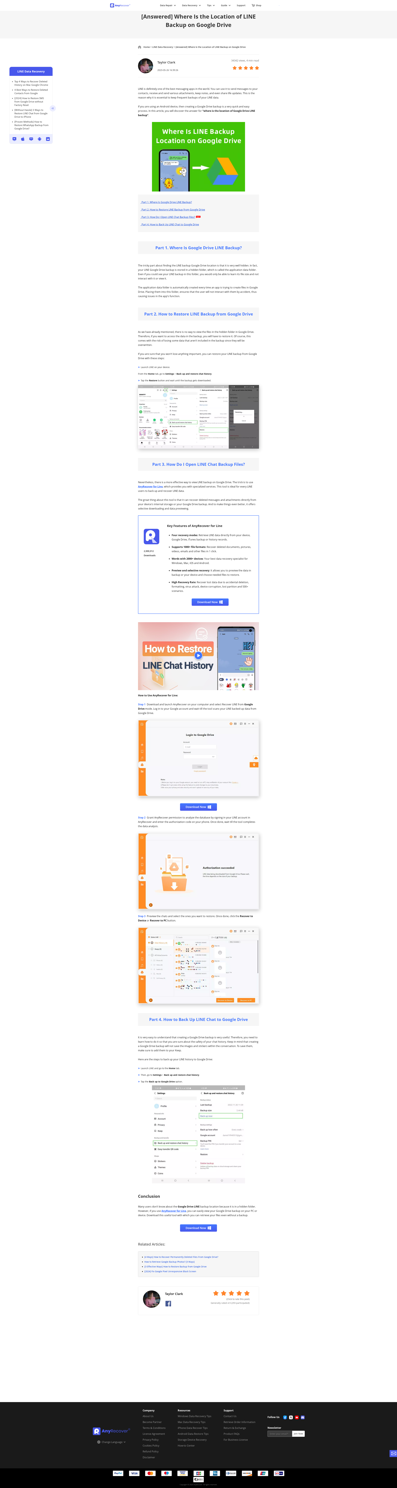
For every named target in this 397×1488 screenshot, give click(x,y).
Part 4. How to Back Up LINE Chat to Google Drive (169, 224)
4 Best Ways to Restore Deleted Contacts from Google (31, 91)
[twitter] (291, 1417)
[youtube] (297, 1417)
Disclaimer (149, 1457)
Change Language (112, 1442)
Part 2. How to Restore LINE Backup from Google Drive (172, 209)
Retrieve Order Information (239, 1422)
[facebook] (285, 1417)
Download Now (207, 602)
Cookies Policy (151, 1445)
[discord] (303, 1417)
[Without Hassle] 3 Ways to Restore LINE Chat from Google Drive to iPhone (30, 113)
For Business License (236, 1439)
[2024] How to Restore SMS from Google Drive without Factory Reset (29, 102)
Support (241, 5)
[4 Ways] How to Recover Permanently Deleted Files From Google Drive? (181, 1256)
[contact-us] (393, 1453)
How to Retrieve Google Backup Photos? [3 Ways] (169, 1261)
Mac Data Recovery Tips (191, 1422)
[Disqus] (198, 1362)
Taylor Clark (166, 62)
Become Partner (152, 1422)
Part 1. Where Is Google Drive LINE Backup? (166, 202)
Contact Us (230, 1416)
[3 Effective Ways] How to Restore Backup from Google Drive (175, 1266)
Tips (209, 5)
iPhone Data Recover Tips (193, 1428)
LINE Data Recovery (31, 71)
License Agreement (154, 1434)
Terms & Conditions (154, 1428)
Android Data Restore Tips (193, 1434)
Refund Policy (150, 1451)
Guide (224, 5)
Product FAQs (232, 1434)
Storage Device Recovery (192, 1439)
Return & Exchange (235, 1428)
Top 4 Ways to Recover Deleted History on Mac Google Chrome (31, 83)
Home (146, 47)
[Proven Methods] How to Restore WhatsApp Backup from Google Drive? (31, 125)
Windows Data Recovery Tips (194, 1416)
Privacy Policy (150, 1439)
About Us (148, 1416)
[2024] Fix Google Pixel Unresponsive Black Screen (170, 1271)
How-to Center (186, 1445)
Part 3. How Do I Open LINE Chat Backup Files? (167, 217)
